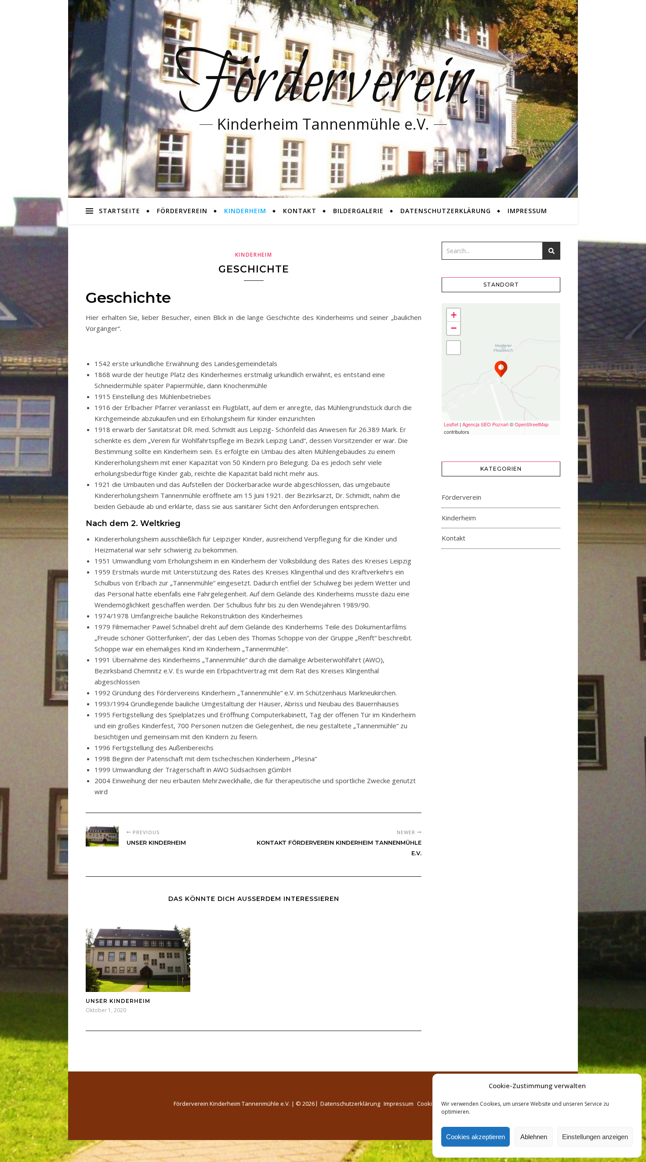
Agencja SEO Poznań (485, 424)
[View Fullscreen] (453, 347)
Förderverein (323, 83)
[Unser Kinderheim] (102, 834)
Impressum (527, 211)
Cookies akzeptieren (475, 1136)
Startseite (119, 211)
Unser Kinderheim (118, 1001)
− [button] (454, 328)
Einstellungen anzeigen (595, 1136)
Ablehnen (533, 1136)
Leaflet (451, 424)
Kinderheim (245, 211)
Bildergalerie (358, 211)
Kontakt (299, 211)
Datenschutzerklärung (445, 211)
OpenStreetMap (531, 424)
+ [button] (454, 314)
